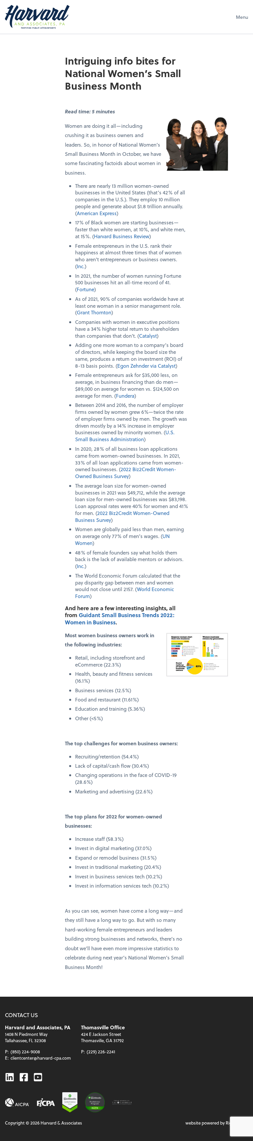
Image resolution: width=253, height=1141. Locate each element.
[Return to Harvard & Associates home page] (37, 17)
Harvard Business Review (121, 236)
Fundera (125, 395)
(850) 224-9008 (25, 1051)
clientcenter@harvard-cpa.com (41, 1058)
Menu (242, 17)
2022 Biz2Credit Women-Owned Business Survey (125, 473)
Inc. (81, 266)
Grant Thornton (94, 312)
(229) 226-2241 (101, 1051)
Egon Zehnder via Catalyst (146, 365)
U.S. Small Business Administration (125, 436)
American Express (97, 213)
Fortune (85, 289)
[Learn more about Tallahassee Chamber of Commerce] (121, 1102)
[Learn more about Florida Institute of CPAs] (46, 1102)
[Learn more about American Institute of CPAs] (17, 1102)
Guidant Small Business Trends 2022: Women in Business (119, 618)
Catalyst (148, 335)
